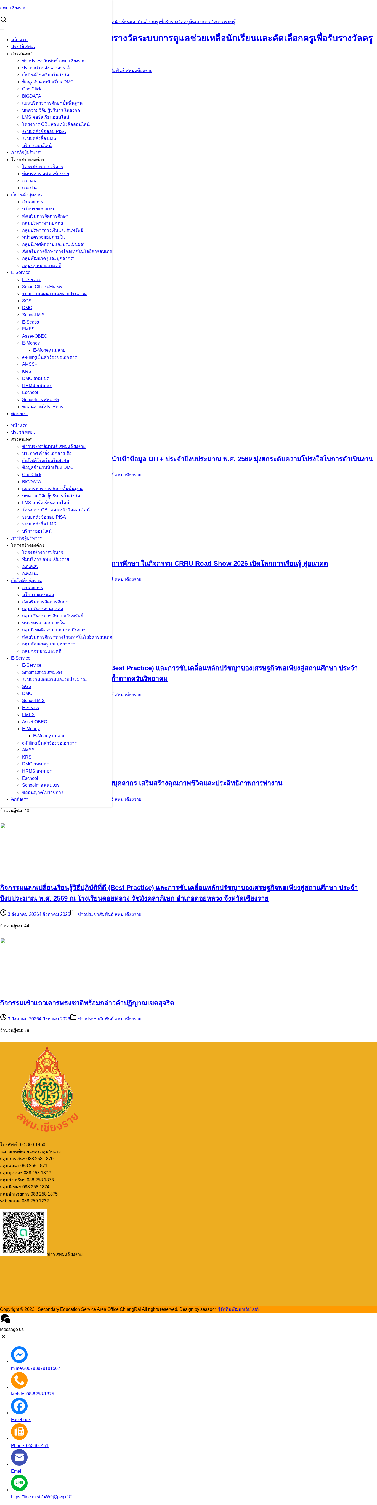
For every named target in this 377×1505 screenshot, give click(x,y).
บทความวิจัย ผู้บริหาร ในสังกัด (51, 110)
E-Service (20, 272)
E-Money (31, 343)
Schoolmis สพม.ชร (40, 399)
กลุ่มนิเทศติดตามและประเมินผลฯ (54, 244)
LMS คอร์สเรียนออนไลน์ (45, 117)
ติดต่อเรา (19, 413)
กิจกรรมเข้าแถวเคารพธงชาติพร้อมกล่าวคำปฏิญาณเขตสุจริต (87, 1003)
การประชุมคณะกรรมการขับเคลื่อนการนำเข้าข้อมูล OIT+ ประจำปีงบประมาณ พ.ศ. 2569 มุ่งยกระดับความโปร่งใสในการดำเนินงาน (186, 459)
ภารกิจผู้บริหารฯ (27, 152)
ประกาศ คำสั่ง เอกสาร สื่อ (47, 67)
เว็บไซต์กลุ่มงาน (26, 195)
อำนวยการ (32, 201)
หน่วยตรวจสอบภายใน (43, 237)
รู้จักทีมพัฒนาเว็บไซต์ (238, 1309)
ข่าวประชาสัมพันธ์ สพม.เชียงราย (54, 60)
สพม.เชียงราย (13, 8)
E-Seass (30, 322)
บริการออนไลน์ (37, 145)
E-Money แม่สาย (49, 350)
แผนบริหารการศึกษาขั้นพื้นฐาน (52, 103)
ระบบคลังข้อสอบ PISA (44, 131)
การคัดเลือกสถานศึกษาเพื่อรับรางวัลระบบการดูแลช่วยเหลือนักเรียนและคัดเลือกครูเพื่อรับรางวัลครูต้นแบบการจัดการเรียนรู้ (118, 21)
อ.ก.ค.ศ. (30, 180)
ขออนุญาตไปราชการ (42, 406)
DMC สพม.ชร (35, 378)
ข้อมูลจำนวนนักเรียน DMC (48, 81)
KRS (26, 371)
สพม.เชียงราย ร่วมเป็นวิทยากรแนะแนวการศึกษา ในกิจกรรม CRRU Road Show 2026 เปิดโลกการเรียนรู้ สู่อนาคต (164, 563)
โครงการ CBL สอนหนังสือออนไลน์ (56, 124)
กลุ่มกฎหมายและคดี (41, 265)
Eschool (30, 392)
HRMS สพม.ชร (37, 385)
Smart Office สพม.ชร (42, 286)
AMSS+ (29, 364)
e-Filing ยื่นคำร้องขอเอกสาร (49, 357)
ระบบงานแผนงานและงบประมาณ (54, 293)
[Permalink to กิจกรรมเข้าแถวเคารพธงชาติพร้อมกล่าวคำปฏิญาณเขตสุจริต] (49, 988)
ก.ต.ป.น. (30, 187)
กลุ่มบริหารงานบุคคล (42, 223)
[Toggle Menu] (2, 29)
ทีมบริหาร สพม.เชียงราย (45, 173)
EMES (28, 329)
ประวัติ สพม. (23, 46)
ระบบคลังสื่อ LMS (39, 138)
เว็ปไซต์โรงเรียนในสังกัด (45, 75)
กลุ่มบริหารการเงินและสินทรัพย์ (52, 230)
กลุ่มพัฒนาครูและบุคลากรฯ (48, 258)
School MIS (33, 315)
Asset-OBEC (34, 336)
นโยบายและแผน (38, 209)
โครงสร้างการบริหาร (42, 166)
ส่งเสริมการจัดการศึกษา (45, 216)
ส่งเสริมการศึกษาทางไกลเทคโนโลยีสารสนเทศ (67, 251)
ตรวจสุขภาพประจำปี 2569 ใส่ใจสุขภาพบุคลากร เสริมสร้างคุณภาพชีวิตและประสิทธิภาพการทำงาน (141, 783)
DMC (27, 307)
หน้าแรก (19, 39)
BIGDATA (31, 96)
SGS (26, 300)
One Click (31, 89)
